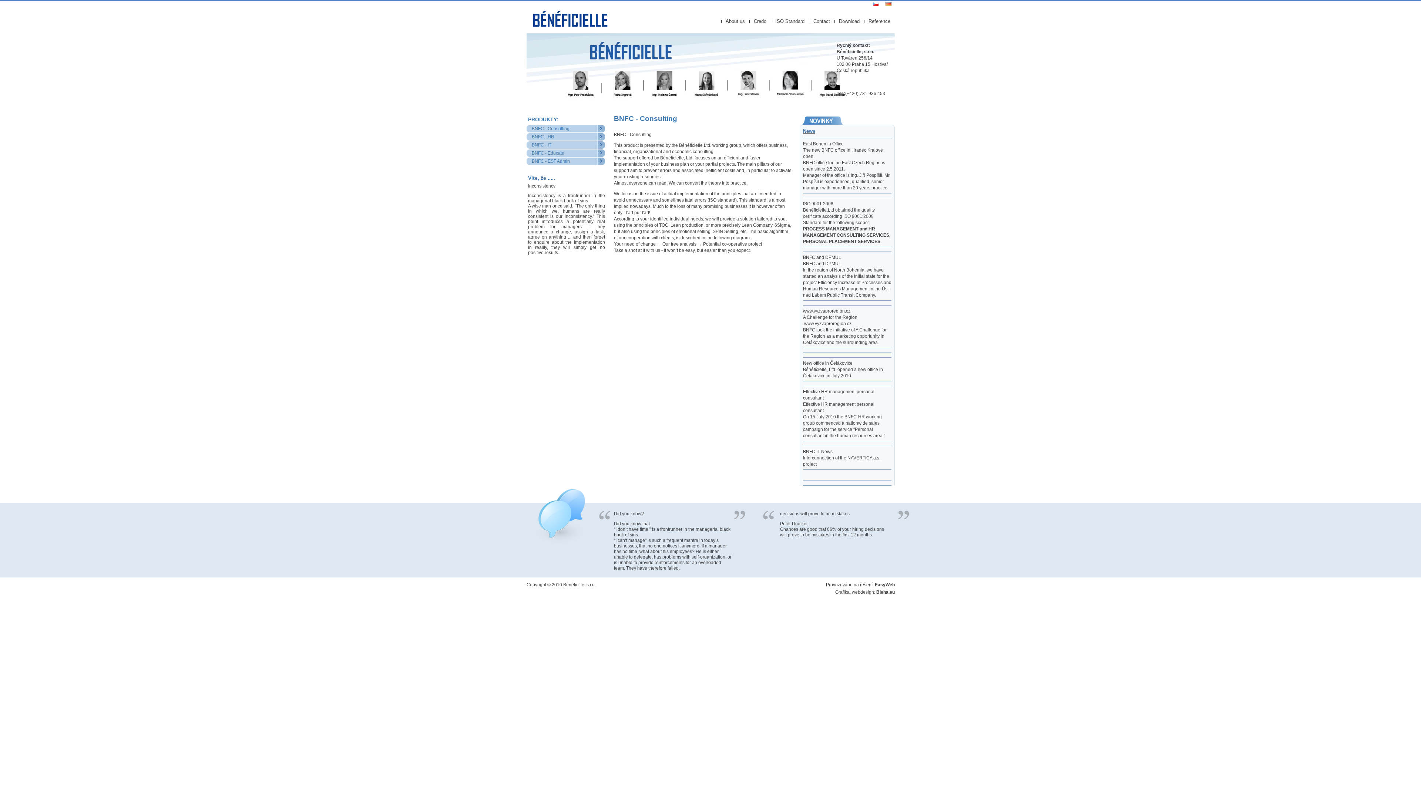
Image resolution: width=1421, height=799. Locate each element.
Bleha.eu (885, 592)
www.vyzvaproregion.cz (827, 323)
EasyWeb (885, 584)
